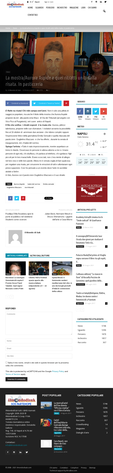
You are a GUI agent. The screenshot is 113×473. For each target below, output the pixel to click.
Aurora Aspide (19, 184)
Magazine (74, 7)
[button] (104, 11)
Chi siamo (92, 7)
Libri (83, 7)
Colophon (74, 468)
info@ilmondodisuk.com (16, 445)
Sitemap (92, 468)
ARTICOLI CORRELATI (17, 256)
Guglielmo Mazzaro (14, 187)
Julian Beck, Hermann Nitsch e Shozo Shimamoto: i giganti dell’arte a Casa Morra (58, 217)
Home (30, 7)
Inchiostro (62, 7)
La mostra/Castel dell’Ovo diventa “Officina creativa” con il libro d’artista (62, 407)
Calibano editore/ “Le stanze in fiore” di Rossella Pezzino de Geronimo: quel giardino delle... (89, 277)
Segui (87, 109)
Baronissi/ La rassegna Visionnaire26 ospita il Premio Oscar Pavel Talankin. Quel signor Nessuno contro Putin (15, 283)
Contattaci (33, 15)
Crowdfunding (82, 424)
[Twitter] (105, 2)
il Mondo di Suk (14, 90)
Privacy (84, 468)
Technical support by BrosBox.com (63, 470)
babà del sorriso (34, 184)
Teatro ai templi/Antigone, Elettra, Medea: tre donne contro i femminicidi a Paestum (90, 296)
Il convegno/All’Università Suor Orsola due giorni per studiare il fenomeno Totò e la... (89, 239)
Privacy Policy (58, 371)
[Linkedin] (101, 2)
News (8, 72)
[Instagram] (96, 2)
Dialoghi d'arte (82, 432)
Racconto (82, 342)
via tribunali (29, 187)
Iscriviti (103, 109)
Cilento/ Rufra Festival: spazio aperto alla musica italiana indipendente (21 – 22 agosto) (38, 283)
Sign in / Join (48, 2)
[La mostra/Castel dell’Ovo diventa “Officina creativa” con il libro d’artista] (46, 405)
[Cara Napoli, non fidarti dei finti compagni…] (46, 444)
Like (80, 109)
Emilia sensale (48, 184)
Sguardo (39, 7)
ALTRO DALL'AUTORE (39, 256)
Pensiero (50, 7)
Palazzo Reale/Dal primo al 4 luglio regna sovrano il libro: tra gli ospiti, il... (91, 258)
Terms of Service (13, 374)
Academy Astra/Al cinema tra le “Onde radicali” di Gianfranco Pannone (89, 220)
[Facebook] (92, 2)
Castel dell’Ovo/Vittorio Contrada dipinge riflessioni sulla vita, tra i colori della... (62, 425)
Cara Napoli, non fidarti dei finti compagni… (61, 443)
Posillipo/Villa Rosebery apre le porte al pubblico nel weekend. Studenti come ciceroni (19, 217)
